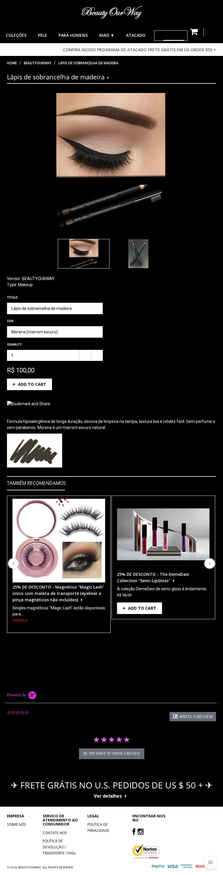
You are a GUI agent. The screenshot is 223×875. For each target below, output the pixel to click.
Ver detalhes (108, 796)
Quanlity (14, 344)
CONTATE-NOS (55, 832)
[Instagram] (141, 831)
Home (12, 63)
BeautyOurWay (37, 63)
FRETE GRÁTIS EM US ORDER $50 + (182, 49)
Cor (10, 321)
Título (12, 297)
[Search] (159, 36)
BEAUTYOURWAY (38, 278)
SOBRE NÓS (16, 824)
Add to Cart (32, 384)
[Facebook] (133, 831)
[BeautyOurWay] (111, 12)
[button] (193, 716)
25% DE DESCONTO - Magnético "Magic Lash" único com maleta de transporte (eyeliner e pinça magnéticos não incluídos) (58, 593)
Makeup (25, 284)
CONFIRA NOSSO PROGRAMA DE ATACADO (105, 49)
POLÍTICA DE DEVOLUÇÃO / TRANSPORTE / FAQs (59, 847)
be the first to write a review (111, 754)
